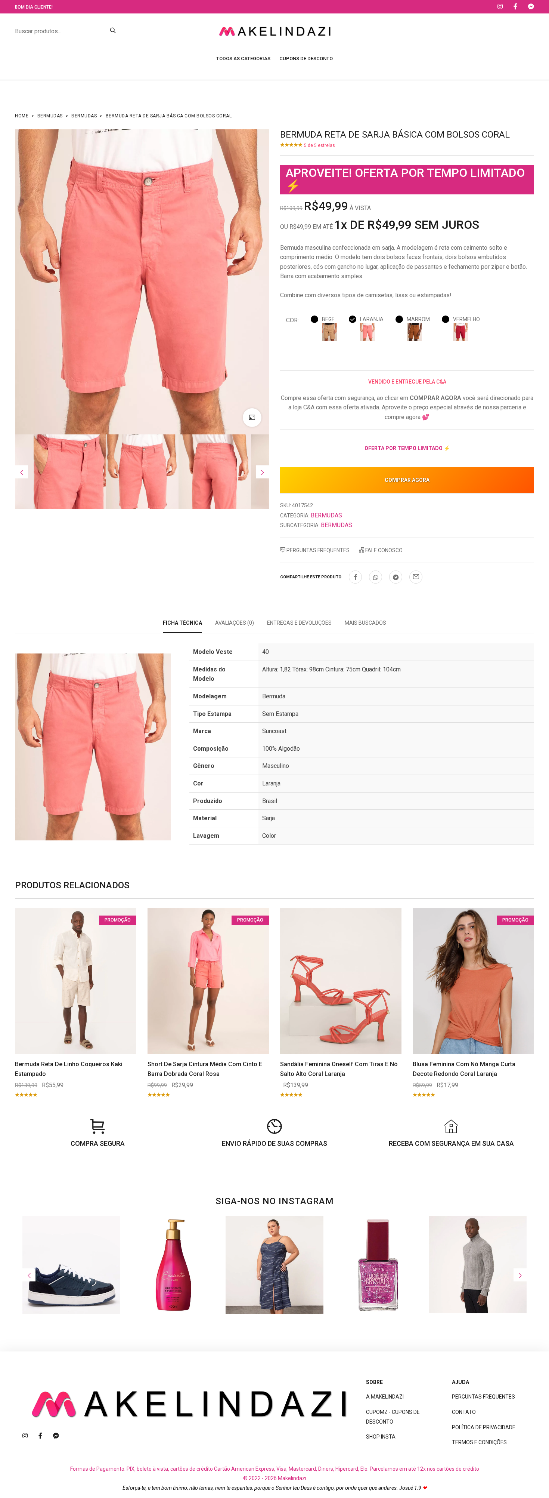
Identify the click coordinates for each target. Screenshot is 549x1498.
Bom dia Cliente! (34, 7)
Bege (328, 319)
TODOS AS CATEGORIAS (243, 58)
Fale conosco (383, 550)
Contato (464, 1412)
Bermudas (50, 116)
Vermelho (466, 319)
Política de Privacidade (483, 1427)
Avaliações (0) (234, 623)
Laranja (372, 319)
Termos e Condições (479, 1442)
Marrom (418, 319)
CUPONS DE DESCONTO (306, 58)
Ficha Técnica (182, 623)
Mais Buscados (365, 623)
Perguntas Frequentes (317, 550)
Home (21, 116)
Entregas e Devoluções (299, 623)
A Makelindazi (385, 1397)
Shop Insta (381, 1437)
